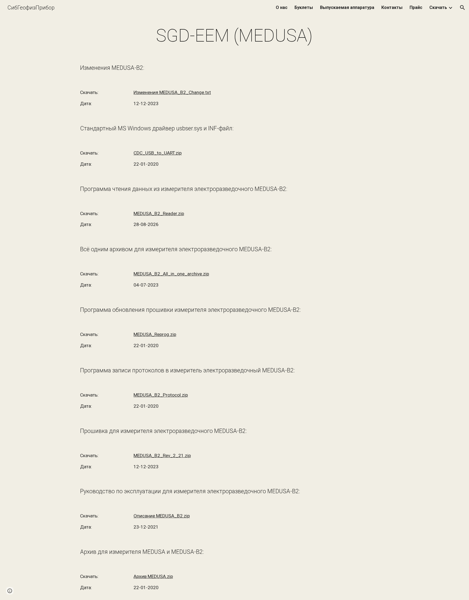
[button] (462, 7)
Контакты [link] (392, 7)
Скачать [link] (438, 7)
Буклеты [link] (303, 7)
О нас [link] (281, 7)
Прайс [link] (416, 7)
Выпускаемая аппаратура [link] (347, 7)
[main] (234, 36)
